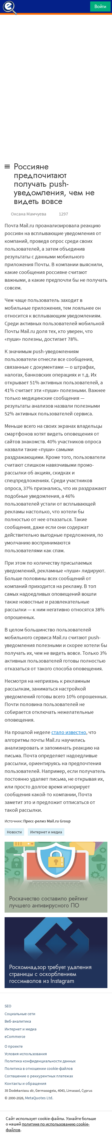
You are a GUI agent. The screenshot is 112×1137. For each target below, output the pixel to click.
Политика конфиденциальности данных (40, 1061)
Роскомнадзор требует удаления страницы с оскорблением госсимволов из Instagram (50, 974)
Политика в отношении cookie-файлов (39, 1068)
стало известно (68, 732)
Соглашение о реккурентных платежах (39, 1076)
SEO (8, 1006)
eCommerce (15, 1036)
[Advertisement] (56, 29)
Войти (100, 6)
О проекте (14, 1046)
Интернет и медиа (46, 832)
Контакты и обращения (25, 1083)
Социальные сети (20, 1013)
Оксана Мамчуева (28, 214)
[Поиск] (83, 8)
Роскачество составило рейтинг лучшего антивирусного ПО (48, 902)
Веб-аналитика (18, 1021)
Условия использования (26, 1053)
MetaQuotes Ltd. (39, 1097)
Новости (14, 832)
